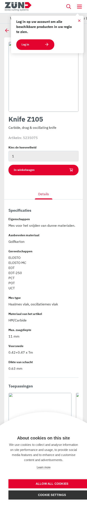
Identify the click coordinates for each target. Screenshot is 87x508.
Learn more (43, 467)
